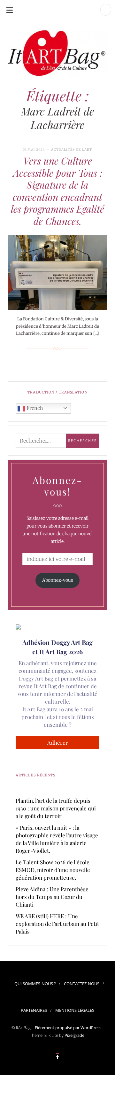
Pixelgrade (74, 1035)
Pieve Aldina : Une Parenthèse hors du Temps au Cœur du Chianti (52, 896)
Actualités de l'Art (71, 150)
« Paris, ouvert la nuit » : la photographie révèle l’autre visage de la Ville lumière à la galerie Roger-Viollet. (57, 839)
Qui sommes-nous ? (35, 983)
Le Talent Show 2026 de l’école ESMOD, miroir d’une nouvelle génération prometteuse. (53, 870)
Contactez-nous (81, 983)
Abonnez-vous (57, 580)
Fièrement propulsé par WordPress (68, 1027)
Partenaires (34, 1010)
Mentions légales (74, 1010)
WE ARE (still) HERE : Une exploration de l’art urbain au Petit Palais (57, 923)
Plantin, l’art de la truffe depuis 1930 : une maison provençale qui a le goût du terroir (56, 808)
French (34, 407)
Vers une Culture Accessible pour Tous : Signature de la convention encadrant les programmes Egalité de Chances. (57, 190)
